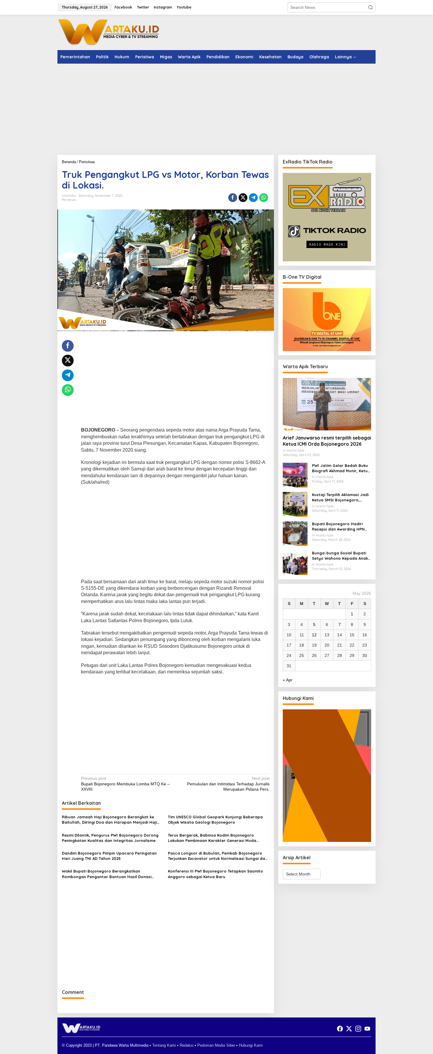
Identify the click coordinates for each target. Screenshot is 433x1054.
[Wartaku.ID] (109, 32)
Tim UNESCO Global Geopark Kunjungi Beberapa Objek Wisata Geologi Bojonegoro (215, 820)
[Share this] (232, 197)
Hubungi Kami (251, 1045)
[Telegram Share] (253, 197)
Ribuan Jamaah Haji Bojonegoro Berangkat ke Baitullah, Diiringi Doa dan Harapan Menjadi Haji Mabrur (109, 820)
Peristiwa (69, 200)
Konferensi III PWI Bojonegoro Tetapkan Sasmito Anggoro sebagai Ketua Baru (215, 874)
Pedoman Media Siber (216, 1045)
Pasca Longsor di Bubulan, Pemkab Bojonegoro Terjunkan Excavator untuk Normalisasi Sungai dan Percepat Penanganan (217, 856)
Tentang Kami (164, 1045)
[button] (371, 7)
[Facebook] (340, 1029)
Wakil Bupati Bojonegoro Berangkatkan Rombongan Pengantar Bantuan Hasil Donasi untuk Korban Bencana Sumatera (106, 874)
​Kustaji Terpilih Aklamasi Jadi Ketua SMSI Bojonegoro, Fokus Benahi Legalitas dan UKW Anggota (340, 497)
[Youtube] (367, 1029)
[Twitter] (349, 1029)
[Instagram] (358, 1029)
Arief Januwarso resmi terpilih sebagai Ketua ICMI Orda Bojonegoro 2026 (327, 441)
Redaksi (187, 1045)
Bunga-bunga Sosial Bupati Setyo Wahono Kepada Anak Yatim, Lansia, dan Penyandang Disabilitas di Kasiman (340, 556)
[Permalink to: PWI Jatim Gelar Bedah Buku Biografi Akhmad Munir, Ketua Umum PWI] (295, 475)
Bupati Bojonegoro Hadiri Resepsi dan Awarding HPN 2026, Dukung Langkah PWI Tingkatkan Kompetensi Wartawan (338, 526)
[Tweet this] (243, 197)
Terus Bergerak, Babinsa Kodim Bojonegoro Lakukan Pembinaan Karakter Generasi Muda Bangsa (212, 838)
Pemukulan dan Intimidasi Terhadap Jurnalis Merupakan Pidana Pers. (228, 783)
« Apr (287, 680)
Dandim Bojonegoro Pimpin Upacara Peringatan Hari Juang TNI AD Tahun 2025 (109, 856)
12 (314, 634)
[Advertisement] (216, 109)
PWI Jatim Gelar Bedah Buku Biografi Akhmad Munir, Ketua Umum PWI (341, 468)
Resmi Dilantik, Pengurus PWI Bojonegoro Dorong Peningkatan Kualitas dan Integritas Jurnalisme (110, 838)
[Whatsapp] (263, 197)
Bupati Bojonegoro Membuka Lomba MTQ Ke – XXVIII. (125, 783)
